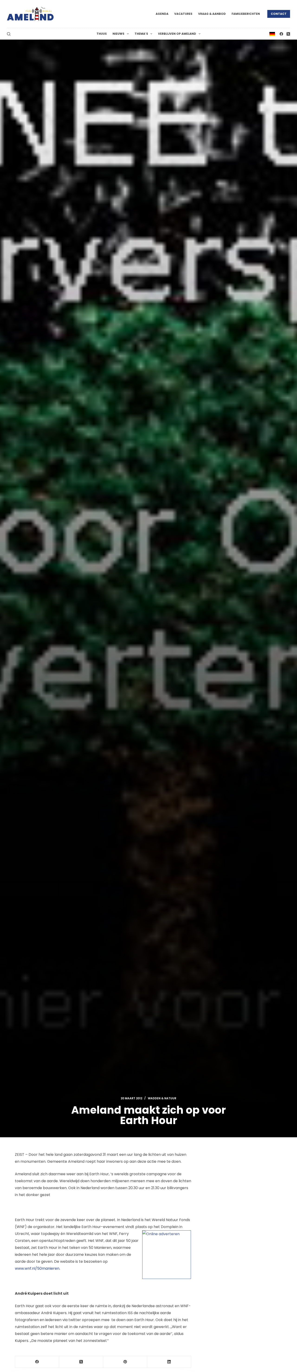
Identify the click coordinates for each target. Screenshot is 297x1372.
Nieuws (118, 34)
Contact (279, 14)
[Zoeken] (8, 34)
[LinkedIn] (169, 1362)
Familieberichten (246, 14)
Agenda (162, 14)
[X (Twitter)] (288, 34)
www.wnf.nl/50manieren (37, 1268)
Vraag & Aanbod (212, 14)
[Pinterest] (125, 1362)
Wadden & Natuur (162, 1098)
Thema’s (141, 34)
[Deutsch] (272, 33)
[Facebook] (281, 34)
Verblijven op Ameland (177, 34)
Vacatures (183, 14)
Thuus (102, 34)
